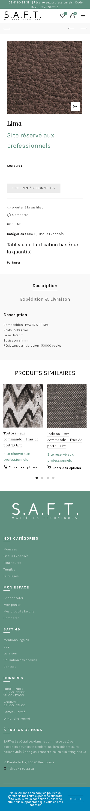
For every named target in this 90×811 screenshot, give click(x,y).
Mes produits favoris (18, 611)
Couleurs (14, 166)
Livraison (10, 653)
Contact (9, 667)
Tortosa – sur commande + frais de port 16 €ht (21, 439)
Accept (75, 799)
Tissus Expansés (51, 234)
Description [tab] (45, 285)
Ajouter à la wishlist (27, 207)
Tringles (9, 569)
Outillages (11, 576)
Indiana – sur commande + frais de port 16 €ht (64, 440)
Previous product (71, 28)
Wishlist (65, 13)
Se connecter (13, 598)
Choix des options (23, 467)
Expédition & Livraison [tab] (45, 299)
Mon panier (12, 605)
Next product (83, 28)
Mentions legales (16, 640)
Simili (31, 234)
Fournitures (12, 563)
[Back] (7, 28)
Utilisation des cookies (20, 660)
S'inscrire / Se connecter (34, 188)
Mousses (10, 549)
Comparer (20, 215)
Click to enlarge (75, 106)
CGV (6, 647)
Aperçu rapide (39, 405)
